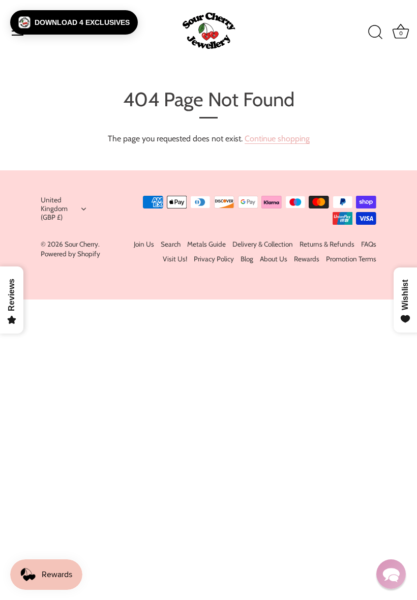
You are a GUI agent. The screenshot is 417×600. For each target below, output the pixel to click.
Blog (247, 259)
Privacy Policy (214, 259)
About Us (273, 259)
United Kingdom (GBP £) (54, 208)
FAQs (368, 244)
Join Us (144, 244)
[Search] (375, 32)
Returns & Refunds (327, 244)
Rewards (306, 259)
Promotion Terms (351, 259)
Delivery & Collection (262, 244)
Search (171, 244)
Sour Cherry (81, 244)
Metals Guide (206, 244)
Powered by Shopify (70, 254)
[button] (74, 22)
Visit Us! (175, 259)
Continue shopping (277, 138)
